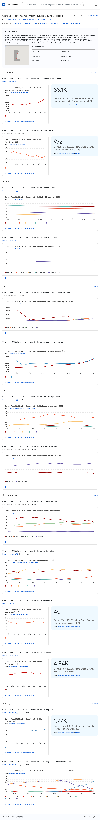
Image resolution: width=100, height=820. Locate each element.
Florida (23, 19)
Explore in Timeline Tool (28, 121)
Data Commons (12, 5)
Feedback (90, 5)
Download (9, 121)
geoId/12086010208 (92, 16)
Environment (75, 23)
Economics (18, 23)
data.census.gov (13, 92)
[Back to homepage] (3, 4)
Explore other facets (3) (10, 554)
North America (41, 19)
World (49, 19)
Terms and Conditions (81, 817)
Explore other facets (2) (10, 82)
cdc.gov (11, 199)
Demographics (55, 23)
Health (27, 23)
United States (31, 19)
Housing (65, 23)
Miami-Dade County (14, 19)
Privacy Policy (93, 817)
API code (17, 121)
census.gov (61, 104)
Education (43, 23)
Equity (35, 23)
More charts (94, 72)
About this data (23, 92)
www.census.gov (36, 64)
